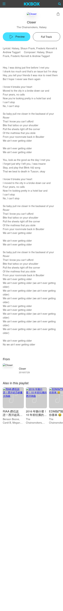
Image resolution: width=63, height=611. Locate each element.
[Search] (60, 4)
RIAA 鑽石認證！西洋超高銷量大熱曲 (12, 414)
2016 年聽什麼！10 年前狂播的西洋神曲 (36, 414)
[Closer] (32, 14)
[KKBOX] (32, 4)
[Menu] (4, 4)
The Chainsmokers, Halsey (32, 27)
